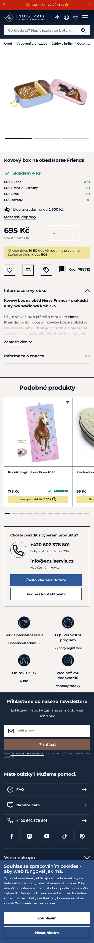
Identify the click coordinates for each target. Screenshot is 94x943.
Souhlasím (47, 918)
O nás (24, 681)
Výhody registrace (68, 648)
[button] (4, 5)
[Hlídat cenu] (46, 270)
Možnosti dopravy (20, 217)
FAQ (20, 789)
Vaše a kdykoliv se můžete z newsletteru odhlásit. (47, 755)
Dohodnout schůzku (24, 643)
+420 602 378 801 (31, 820)
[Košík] (75, 17)
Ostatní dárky (83, 43)
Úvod (8, 43)
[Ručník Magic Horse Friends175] (38, 432)
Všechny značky (68, 686)
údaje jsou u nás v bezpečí (27, 753)
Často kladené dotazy (46, 580)
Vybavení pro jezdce (32, 43)
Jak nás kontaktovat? (46, 594)
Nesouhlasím (47, 932)
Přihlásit (47, 744)
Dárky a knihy (62, 43)
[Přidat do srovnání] (67, 402)
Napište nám (28, 805)
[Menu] (85, 17)
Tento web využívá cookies (35, 903)
